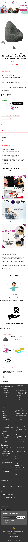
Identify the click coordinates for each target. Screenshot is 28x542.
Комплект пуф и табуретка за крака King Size (7, 462)
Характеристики (7, 134)
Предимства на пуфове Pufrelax (14, 323)
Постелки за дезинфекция (20, 469)
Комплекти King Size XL (8, 451)
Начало (2, 483)
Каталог (20, 486)
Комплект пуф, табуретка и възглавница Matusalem (21, 393)
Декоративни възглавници (21, 451)
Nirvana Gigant (6, 396)
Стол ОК (4, 429)
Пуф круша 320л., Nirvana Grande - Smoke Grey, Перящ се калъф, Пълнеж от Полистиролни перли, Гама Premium (17, 337)
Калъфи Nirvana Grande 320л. (21, 433)
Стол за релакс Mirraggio (21, 415)
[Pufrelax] (8, 351)
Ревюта (4, 137)
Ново (16, 474)
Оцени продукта (4, 124)
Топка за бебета (6, 435)
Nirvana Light (5, 390)
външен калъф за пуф (6, 115)
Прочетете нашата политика (14, 533)
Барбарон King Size (6, 453)
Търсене (11, 489)
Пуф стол (4, 417)
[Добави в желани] (25, 100)
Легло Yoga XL (20, 397)
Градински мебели (20, 467)
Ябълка (3, 398)
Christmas (17, 472)
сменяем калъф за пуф (6, 118)
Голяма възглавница (6, 403)
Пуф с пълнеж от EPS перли (7, 386)
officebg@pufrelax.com (10, 497)
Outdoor (16, 458)
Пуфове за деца (18, 453)
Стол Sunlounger (6, 419)
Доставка (11, 491)
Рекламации (3, 486)
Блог (19, 483)
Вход (2, 491)
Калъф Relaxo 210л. (21, 445)
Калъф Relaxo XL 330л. (21, 447)
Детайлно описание (7, 130)
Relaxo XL (5, 409)
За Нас (2, 489)
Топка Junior (5, 437)
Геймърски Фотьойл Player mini (21, 411)
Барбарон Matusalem (6, 469)
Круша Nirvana (5, 388)
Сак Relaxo (4, 405)
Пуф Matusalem (6, 471)
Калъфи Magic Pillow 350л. (20, 442)
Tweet (18, 122)
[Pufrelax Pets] (8, 360)
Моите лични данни (14, 536)
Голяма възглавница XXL (21, 406)
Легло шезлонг (19, 403)
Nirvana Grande (6, 394)
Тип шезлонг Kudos (6, 400)
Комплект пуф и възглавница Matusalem (21, 389)
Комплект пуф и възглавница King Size (6, 458)
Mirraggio (5, 431)
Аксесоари (17, 422)
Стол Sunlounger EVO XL (8, 427)
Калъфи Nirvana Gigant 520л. (21, 437)
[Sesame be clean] (19, 351)
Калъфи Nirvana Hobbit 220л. (21, 430)
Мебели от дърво (18, 465)
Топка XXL (5, 441)
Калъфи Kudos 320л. (21, 439)
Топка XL (5, 439)
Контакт (11, 486)
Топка (3, 433)
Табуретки (4, 411)
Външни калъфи (19, 424)
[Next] (23, 340)
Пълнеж (17, 449)
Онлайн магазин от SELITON (14, 540)
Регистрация (12, 483)
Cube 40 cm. (5, 413)
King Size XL (5, 449)
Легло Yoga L (19, 399)
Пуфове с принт (18, 456)
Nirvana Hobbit (6, 392)
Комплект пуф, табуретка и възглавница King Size (7, 466)
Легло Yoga (18, 395)
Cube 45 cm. (5, 415)
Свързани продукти (7, 140)
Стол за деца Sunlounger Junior (7, 422)
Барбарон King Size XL (7, 447)
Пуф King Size (6, 455)
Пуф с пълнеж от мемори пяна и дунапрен (6, 445)
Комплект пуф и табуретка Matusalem (20, 386)
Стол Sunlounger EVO (7, 425)
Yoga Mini (19, 401)
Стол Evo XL (18, 417)
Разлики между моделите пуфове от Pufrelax (14, 297)
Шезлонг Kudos (19, 419)
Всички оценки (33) (7, 381)
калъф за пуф (16, 115)
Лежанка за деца (19, 408)
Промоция (17, 460)
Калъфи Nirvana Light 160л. (21, 427)
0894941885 (9, 500)
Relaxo (4, 407)
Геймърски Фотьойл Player (21, 413)
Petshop (16, 463)
